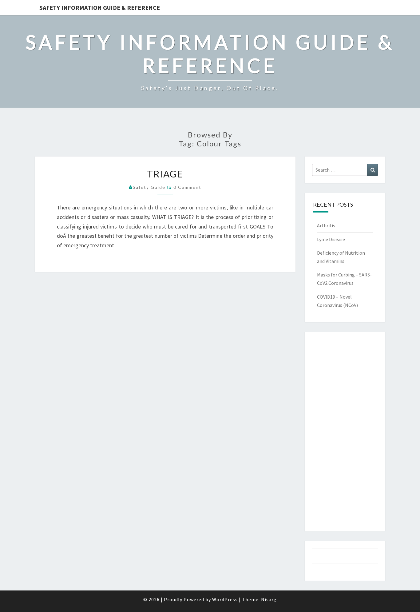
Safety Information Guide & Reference (99, 7)
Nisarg (269, 599)
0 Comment (187, 187)
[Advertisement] (345, 432)
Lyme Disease (331, 239)
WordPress (225, 599)
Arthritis (326, 225)
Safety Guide (149, 187)
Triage (165, 173)
